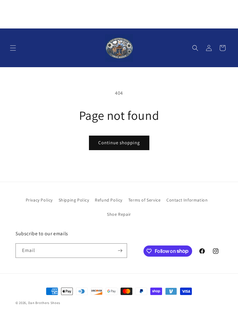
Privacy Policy (39, 200)
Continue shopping (119, 142)
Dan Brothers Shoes (44, 303)
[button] (13, 48)
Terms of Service (144, 200)
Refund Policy (108, 200)
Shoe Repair (119, 214)
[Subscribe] (120, 250)
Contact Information (187, 200)
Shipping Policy (74, 200)
